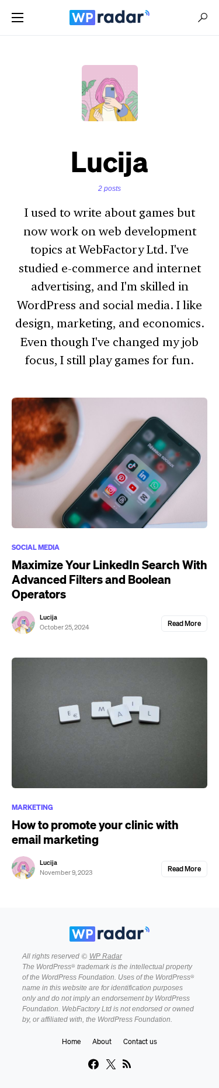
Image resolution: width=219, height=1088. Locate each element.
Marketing (32, 807)
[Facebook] (93, 1064)
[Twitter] (111, 1064)
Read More (184, 623)
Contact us (140, 1041)
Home (71, 1041)
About (102, 1041)
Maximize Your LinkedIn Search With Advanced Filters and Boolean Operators (109, 579)
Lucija (48, 617)
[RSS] (127, 1064)
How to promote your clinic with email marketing (95, 832)
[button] (17, 17)
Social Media (36, 547)
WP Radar (105, 956)
